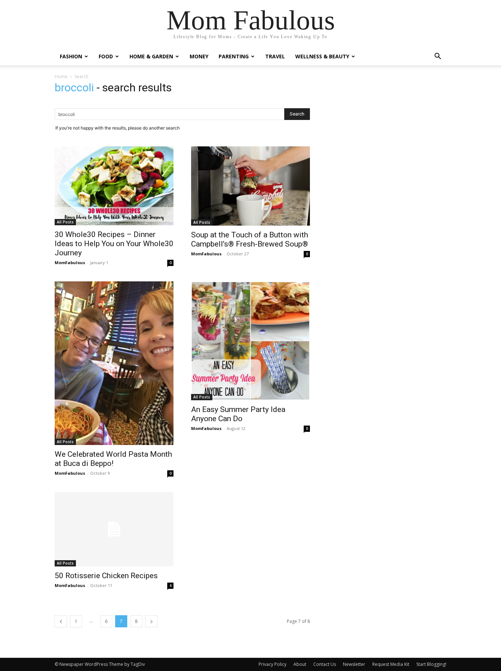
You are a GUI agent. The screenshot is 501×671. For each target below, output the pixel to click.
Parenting (234, 56)
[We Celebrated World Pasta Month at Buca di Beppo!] (114, 363)
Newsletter (354, 664)
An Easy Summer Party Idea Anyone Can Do (238, 414)
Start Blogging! (431, 664)
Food (106, 56)
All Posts (65, 222)
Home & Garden (151, 56)
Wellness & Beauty (322, 56)
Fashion (71, 56)
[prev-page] (61, 621)
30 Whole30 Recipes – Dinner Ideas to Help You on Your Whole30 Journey (114, 243)
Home (61, 76)
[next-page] (151, 621)
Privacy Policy (272, 664)
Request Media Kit (390, 664)
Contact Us (324, 664)
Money (199, 56)
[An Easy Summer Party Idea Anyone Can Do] (250, 340)
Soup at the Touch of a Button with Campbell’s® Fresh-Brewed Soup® (249, 239)
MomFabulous (70, 262)
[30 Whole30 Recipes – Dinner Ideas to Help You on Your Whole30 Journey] (114, 185)
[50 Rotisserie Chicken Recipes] (114, 529)
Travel (275, 56)
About (299, 664)
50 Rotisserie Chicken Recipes (106, 575)
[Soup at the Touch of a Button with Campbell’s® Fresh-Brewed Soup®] (250, 186)
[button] (437, 57)
